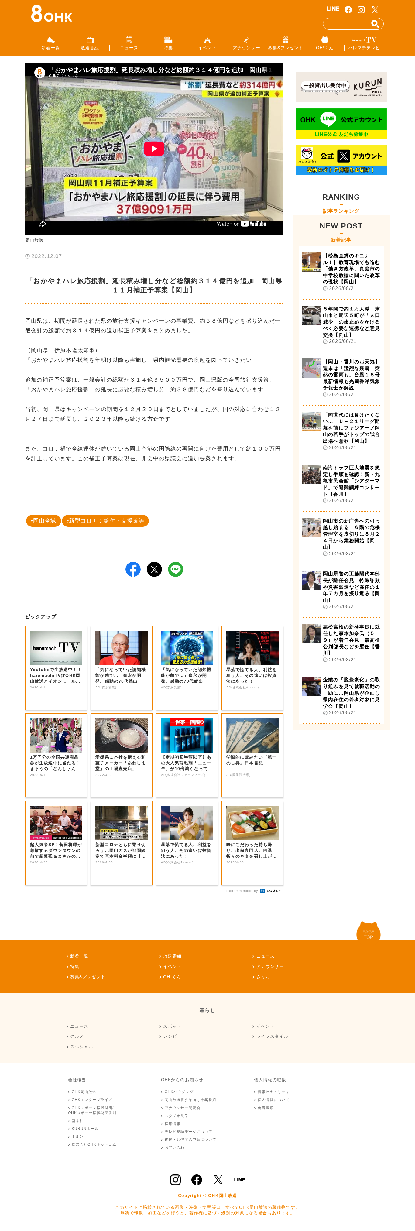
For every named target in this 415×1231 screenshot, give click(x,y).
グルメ (77, 1036)
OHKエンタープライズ (92, 1100)
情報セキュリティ (274, 1092)
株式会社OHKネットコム (94, 1144)
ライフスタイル (272, 1036)
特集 (74, 966)
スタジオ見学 (177, 1116)
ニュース (265, 956)
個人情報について (274, 1100)
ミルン (78, 1136)
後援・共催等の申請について (191, 1139)
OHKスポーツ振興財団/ (92, 1110)
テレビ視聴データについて (188, 1132)
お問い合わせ (177, 1147)
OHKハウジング (179, 1092)
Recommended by (242, 891)
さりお (263, 976)
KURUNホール (85, 1128)
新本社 (78, 1121)
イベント (172, 966)
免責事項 (265, 1108)
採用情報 (172, 1124)
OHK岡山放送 (84, 1092)
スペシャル (81, 1046)
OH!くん (172, 976)
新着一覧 (79, 956)
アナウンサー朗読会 (183, 1108)
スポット (172, 1026)
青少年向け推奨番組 (191, 1100)
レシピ (170, 1036)
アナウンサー (270, 966)
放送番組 (172, 956)
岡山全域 (44, 521)
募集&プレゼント (87, 976)
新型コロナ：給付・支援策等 (107, 521)
